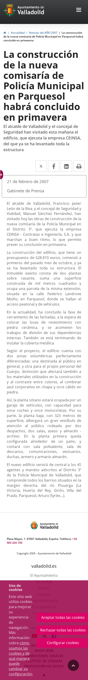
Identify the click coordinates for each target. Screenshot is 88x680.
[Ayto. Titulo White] (31, 10)
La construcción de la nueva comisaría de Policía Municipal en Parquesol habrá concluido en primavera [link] (43, 36)
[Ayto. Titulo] (48, 525)
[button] (79, 10)
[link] (4, 33)
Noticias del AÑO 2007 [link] (43, 33)
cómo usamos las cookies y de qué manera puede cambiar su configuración (20, 658)
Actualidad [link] (18, 33)
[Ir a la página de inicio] (10, 10)
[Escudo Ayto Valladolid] (34, 525)
